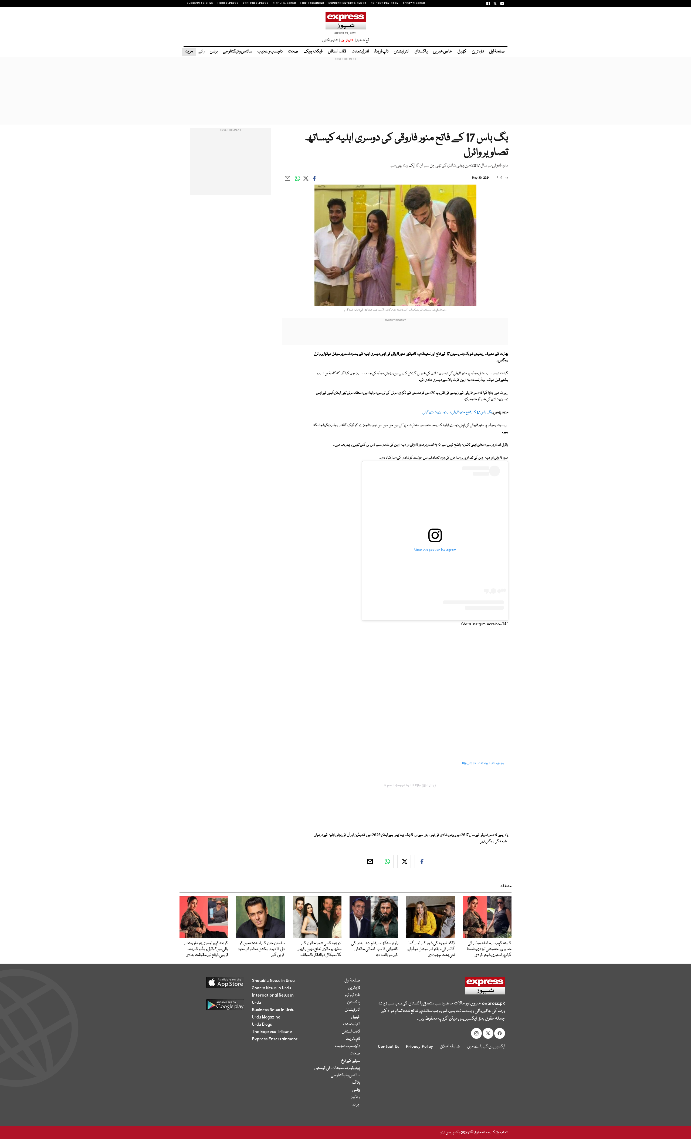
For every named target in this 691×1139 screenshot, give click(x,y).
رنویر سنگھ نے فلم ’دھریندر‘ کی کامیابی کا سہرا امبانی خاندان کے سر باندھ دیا (374, 949)
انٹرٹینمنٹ (360, 51)
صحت (293, 51)
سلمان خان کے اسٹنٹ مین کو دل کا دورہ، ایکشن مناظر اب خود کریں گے (261, 949)
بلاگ (356, 1083)
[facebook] (421, 861)
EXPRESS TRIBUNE (200, 3)
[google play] (215, 1006)
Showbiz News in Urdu (273, 980)
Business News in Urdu (273, 1010)
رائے (201, 51)
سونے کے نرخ (350, 1061)
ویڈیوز (355, 1097)
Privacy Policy (419, 1046)
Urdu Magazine (266, 1017)
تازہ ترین (478, 51)
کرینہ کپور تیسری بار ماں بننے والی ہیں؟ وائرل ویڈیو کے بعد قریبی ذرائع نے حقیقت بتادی (206, 949)
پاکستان (421, 51)
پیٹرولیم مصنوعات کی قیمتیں (337, 1068)
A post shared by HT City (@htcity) (410, 785)
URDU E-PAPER (228, 3)
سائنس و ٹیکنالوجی (237, 51)
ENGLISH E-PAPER (256, 3)
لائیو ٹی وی (347, 40)
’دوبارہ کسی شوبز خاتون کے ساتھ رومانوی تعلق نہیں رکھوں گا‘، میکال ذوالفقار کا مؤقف (319, 949)
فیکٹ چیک (313, 51)
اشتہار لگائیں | (331, 40)
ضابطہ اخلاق (450, 1046)
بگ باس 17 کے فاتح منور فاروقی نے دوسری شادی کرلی (457, 412)
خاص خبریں (442, 51)
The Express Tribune (272, 1031)
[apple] (215, 984)
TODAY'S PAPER (414, 3)
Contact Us (388, 1046)
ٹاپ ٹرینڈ (381, 51)
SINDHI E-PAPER (284, 3)
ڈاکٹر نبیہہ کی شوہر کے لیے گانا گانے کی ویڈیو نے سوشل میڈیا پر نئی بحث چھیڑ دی (431, 949)
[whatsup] (387, 861)
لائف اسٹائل (337, 51)
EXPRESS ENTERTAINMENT (347, 3)
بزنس (214, 51)
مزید (189, 51)
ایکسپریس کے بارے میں (486, 1046)
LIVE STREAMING (312, 3)
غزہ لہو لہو (352, 995)
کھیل (462, 51)
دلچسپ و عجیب (270, 51)
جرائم (356, 1104)
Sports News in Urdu (271, 988)
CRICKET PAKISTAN (384, 3)
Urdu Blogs (262, 1024)
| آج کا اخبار (361, 40)
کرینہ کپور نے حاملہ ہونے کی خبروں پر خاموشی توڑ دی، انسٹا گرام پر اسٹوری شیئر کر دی (489, 949)
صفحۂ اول (497, 51)
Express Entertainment (275, 1039)
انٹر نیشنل (401, 51)
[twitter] (404, 861)
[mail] (369, 861)
